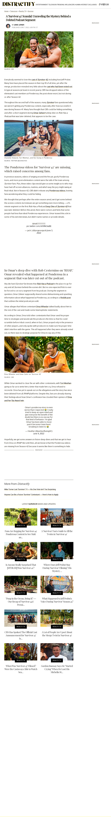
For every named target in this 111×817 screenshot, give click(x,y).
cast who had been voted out (59, 86)
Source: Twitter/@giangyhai (15, 161)
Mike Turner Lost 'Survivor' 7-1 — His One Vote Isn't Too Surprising (30, 489)
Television (52, 5)
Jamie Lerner (19, 25)
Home (6, 11)
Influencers (70, 5)
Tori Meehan (65, 383)
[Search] (100, 4)
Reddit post (65, 297)
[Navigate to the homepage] (18, 4)
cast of (39, 79)
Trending (60, 5)
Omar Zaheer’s (40, 113)
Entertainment (42, 5)
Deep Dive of (56, 206)
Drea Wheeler (42, 306)
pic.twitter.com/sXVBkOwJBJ (39, 226)
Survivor (30, 11)
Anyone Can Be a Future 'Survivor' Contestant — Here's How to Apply (31, 494)
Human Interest (81, 5)
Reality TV (22, 11)
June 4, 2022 (38, 433)
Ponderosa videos (57, 190)
